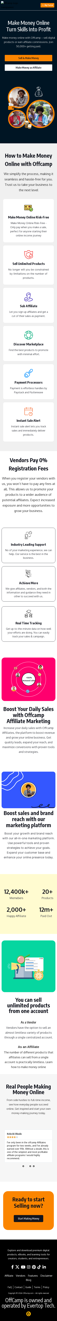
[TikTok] (39, 1267)
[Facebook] (12, 1267)
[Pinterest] (34, 1267)
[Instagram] (28, 1267)
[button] (23, 1166)
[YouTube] (23, 1267)
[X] (17, 1267)
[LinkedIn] (44, 1267)
